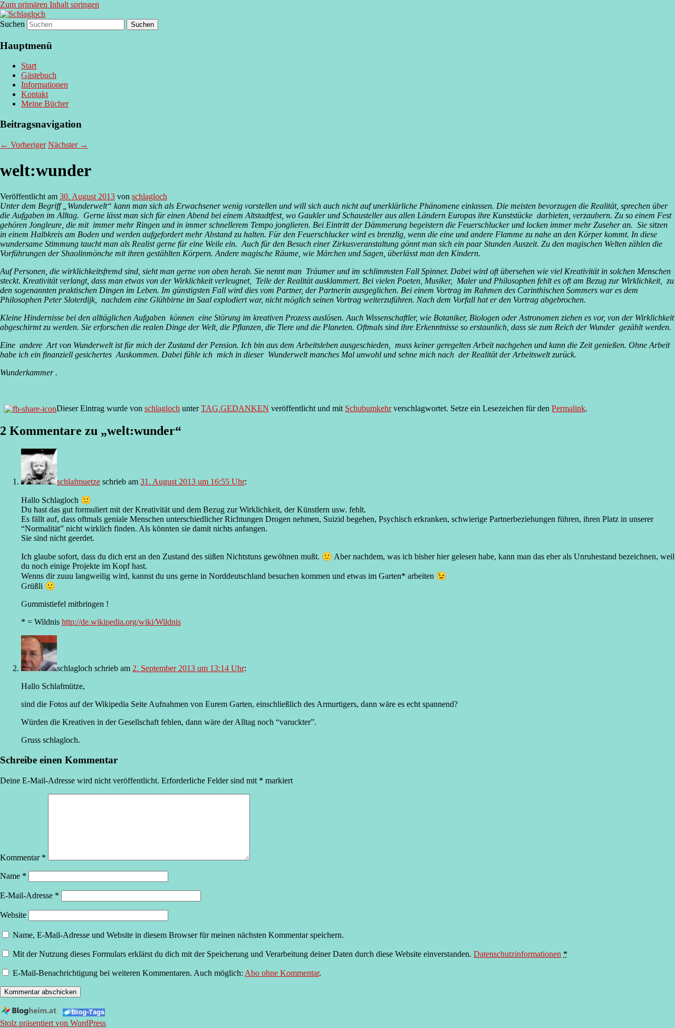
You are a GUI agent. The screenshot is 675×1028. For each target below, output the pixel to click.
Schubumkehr (368, 408)
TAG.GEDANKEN (235, 408)
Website (13, 914)
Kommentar (23, 857)
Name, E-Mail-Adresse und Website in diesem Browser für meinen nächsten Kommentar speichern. (178, 934)
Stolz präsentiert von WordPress (53, 1023)
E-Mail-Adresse (29, 895)
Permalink (568, 408)
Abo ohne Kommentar (282, 972)
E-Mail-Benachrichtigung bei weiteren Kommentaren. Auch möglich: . (166, 972)
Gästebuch (38, 75)
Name (13, 875)
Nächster (68, 144)
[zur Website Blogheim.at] (30, 1013)
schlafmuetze (78, 481)
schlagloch (149, 196)
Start (28, 65)
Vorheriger (23, 144)
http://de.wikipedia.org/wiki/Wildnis (121, 621)
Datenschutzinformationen (517, 953)
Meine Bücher (45, 103)
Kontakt (34, 94)
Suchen (12, 24)
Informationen (44, 84)
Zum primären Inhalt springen (49, 4)
